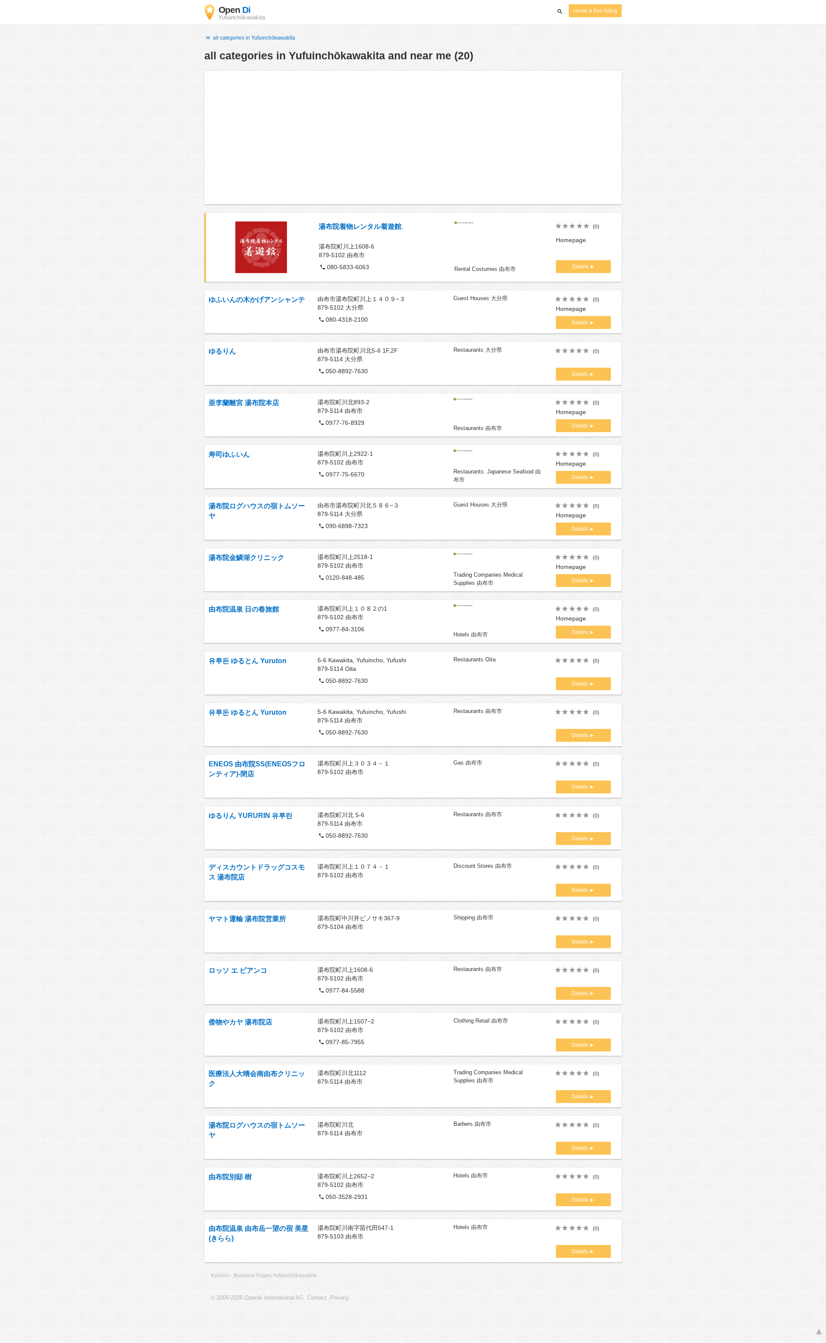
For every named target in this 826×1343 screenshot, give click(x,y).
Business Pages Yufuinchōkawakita (275, 1275)
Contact (317, 1298)
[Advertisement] (413, 137)
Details (581, 267)
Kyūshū (219, 1275)
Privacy (339, 1298)
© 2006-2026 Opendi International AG (257, 1298)
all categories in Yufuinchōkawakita (253, 38)
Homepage (571, 240)
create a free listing (595, 11)
